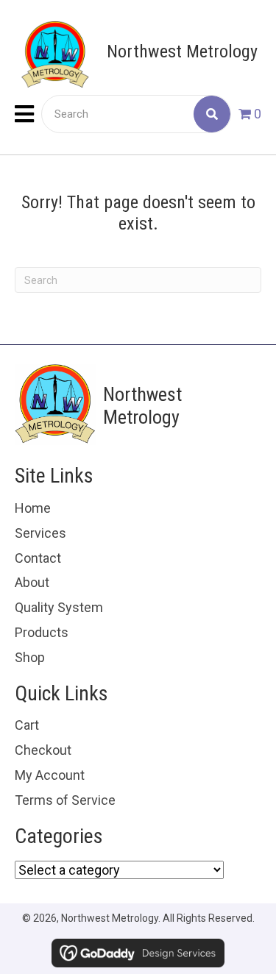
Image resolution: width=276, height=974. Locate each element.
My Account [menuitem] (50, 775)
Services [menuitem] (40, 533)
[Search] (212, 114)
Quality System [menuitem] (59, 607)
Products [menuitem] (41, 632)
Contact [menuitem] (38, 558)
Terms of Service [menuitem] (65, 800)
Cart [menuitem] (27, 725)
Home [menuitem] (33, 508)
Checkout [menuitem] (43, 750)
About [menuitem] (32, 582)
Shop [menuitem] (30, 657)
